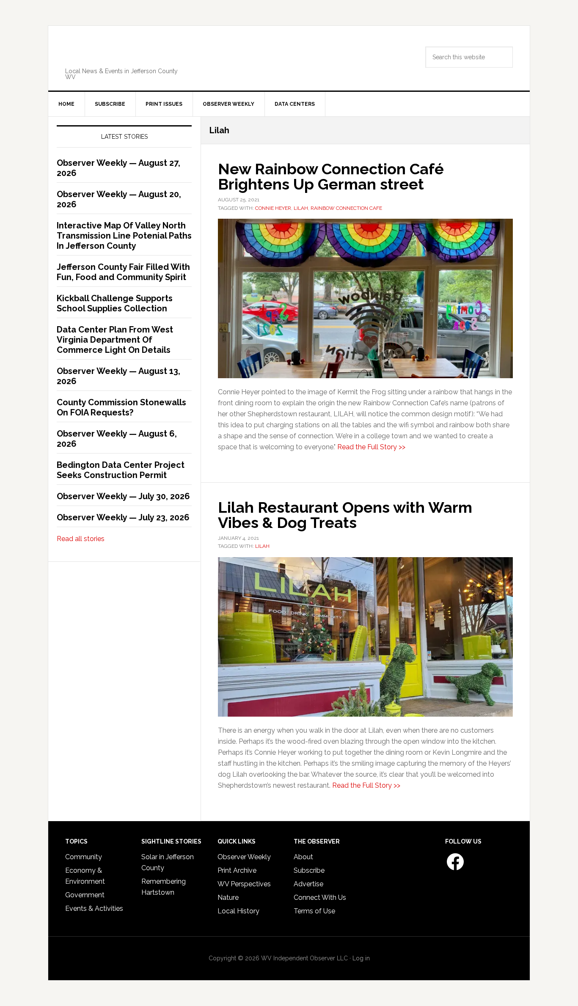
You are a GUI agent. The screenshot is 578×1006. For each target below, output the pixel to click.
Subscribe (309, 870)
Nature (228, 897)
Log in (361, 958)
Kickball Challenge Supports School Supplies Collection (115, 303)
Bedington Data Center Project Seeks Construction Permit (120, 470)
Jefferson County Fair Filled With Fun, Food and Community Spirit (123, 272)
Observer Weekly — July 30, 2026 (123, 496)
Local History (238, 911)
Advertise (308, 884)
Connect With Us (320, 897)
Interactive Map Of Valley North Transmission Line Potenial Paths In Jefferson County (124, 235)
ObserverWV (126, 52)
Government (85, 895)
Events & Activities (94, 908)
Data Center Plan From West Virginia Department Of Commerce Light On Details (115, 339)
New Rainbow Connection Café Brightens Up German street (331, 176)
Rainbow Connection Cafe (346, 208)
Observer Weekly (244, 857)
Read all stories (81, 539)
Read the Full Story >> (371, 447)
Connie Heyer (273, 208)
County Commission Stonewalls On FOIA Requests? (121, 407)
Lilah (301, 208)
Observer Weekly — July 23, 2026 (123, 517)
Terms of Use (314, 911)
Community (83, 857)
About (303, 857)
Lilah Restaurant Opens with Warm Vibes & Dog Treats (345, 514)
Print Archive (236, 870)
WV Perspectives (244, 884)
